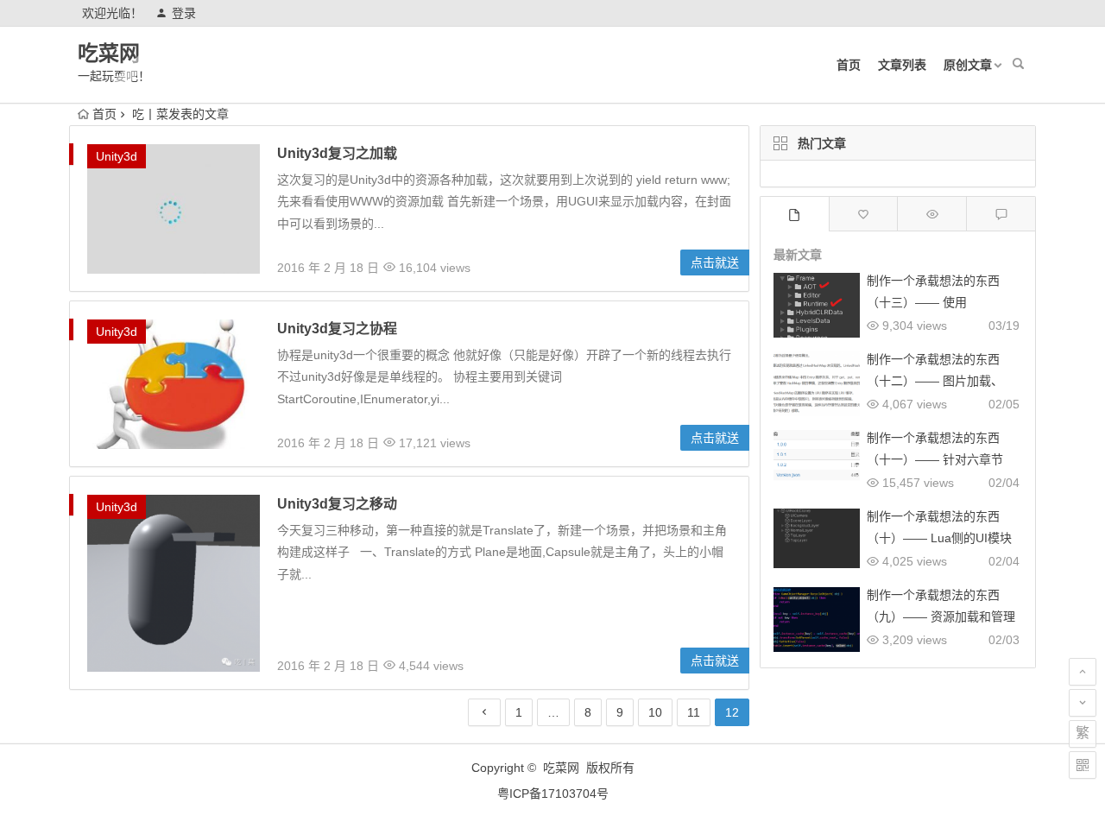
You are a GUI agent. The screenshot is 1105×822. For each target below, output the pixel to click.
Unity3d (116, 156)
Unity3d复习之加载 (337, 153)
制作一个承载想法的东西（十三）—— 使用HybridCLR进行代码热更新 (939, 302)
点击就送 (715, 262)
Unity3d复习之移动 (337, 503)
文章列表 (902, 65)
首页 (849, 65)
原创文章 (968, 65)
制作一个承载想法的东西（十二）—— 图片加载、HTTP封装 (935, 380)
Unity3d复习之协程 (337, 328)
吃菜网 (109, 53)
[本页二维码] (1082, 765)
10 (655, 712)
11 (693, 712)
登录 (184, 13)
